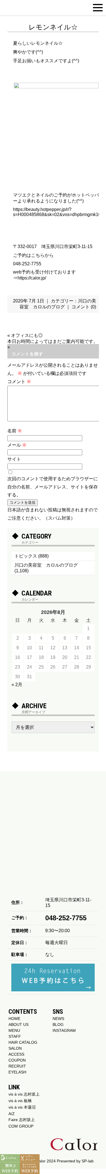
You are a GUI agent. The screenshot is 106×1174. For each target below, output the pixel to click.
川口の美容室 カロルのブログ (46, 565)
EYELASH (17, 1072)
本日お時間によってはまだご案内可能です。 (52, 341)
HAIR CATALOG (22, 1042)
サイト (14, 459)
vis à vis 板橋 (20, 1100)
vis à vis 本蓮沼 (22, 1107)
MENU (14, 1030)
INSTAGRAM (64, 1030)
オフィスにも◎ (27, 335)
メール (17, 445)
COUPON (17, 1060)
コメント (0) (84, 306)
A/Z (11, 1113)
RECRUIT (17, 1066)
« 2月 (17, 684)
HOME (14, 1018)
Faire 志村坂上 (21, 1119)
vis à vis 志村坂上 (24, 1094)
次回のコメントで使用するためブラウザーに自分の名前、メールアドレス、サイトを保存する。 (52, 487)
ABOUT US (18, 1024)
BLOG (58, 1024)
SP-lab (88, 1161)
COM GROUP (20, 1126)
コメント (19, 381)
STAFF (14, 1036)
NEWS (58, 1018)
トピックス (25, 556)
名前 (14, 430)
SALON (15, 1048)
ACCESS (16, 1054)
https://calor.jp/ (32, 278)
